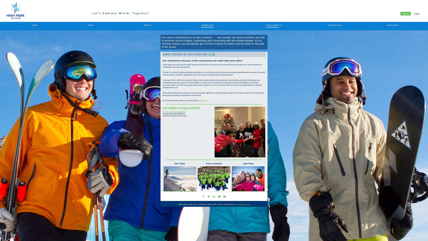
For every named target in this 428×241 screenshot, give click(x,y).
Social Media (239, 204)
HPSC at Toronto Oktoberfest (174, 112)
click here (203, 101)
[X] (208, 196)
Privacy (247, 204)
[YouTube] (219, 196)
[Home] (16, 18)
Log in (417, 13)
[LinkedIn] (214, 196)
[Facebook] (203, 196)
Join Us (405, 13)
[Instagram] (224, 196)
